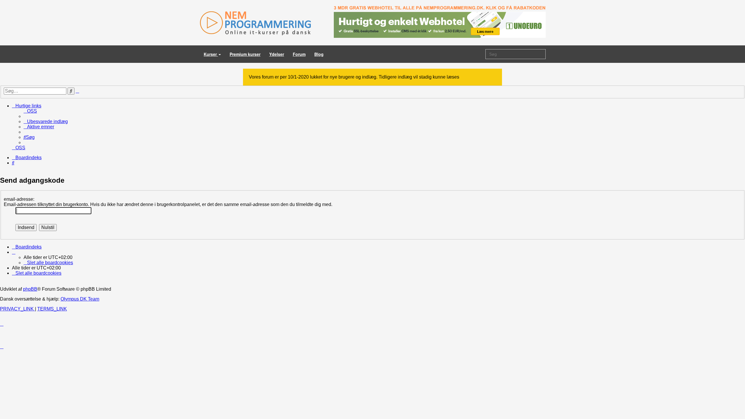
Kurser (211, 54)
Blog (319, 54)
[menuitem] (30, 111)
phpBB (30, 289)
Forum (299, 54)
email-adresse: (19, 199)
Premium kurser (245, 54)
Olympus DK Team (80, 299)
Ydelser (276, 54)
